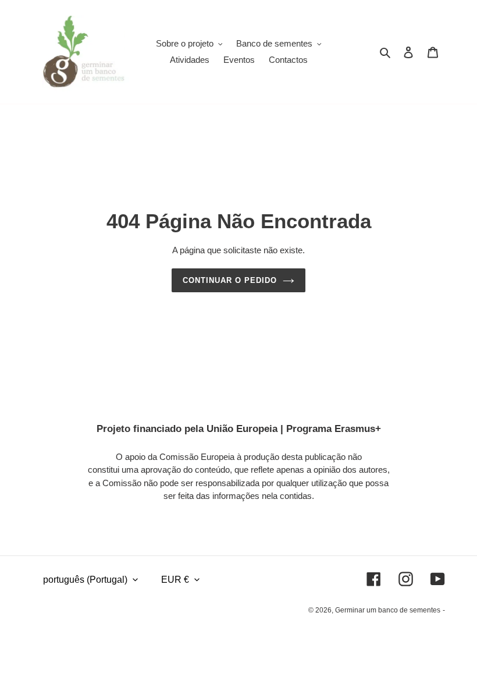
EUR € (175, 580)
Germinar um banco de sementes (387, 610)
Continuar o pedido (230, 280)
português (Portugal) (85, 580)
